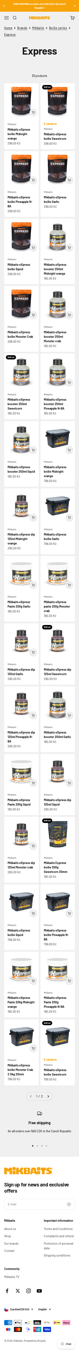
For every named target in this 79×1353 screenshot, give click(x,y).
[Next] (75, 6)
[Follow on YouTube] (39, 1291)
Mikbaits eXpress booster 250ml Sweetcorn (19, 404)
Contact (9, 1251)
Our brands (11, 1243)
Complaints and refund (59, 1236)
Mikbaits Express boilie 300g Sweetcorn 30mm (55, 867)
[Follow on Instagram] (28, 1291)
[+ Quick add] (33, 112)
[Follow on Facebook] (7, 1291)
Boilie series (58, 28)
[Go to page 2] (48, 1096)
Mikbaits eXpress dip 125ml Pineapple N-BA (21, 737)
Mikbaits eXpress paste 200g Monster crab (57, 606)
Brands (22, 28)
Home (8, 28)
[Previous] (4, 6)
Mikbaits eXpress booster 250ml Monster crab (55, 336)
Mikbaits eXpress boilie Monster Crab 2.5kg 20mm (20, 1069)
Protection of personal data (58, 1246)
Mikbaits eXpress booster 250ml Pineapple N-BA (55, 404)
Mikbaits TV (11, 1277)
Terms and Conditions (58, 1229)
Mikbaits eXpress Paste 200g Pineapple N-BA (55, 1002)
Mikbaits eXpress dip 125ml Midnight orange (21, 539)
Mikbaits (38, 28)
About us (10, 1229)
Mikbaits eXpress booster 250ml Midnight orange (55, 269)
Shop (7, 1236)
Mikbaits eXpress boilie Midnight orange (19, 134)
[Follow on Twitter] (18, 1291)
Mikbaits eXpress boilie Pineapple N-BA (20, 201)
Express (10, 34)
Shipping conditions (57, 1255)
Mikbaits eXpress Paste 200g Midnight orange (21, 1002)
